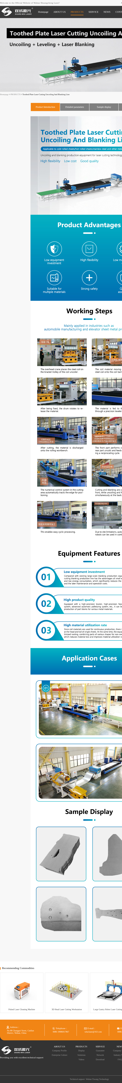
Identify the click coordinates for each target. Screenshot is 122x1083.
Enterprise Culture (59, 1055)
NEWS (107, 12)
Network (100, 1055)
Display (81, 1051)
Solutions (81, 1055)
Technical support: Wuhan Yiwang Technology (89, 1079)
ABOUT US (59, 12)
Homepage (43, 12)
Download (100, 1059)
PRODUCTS (77, 12)
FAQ (120, 1059)
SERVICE (93, 12)
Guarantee (100, 1051)
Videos (81, 1059)
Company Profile (59, 1051)
